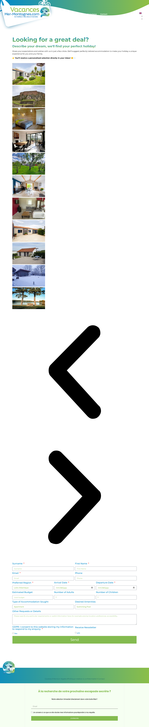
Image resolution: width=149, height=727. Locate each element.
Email (15, 573)
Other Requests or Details (26, 611)
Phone (78, 573)
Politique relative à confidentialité (82, 679)
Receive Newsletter (85, 627)
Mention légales (60, 679)
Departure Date (105, 582)
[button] (74, 372)
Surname (17, 563)
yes (78, 633)
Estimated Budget (22, 592)
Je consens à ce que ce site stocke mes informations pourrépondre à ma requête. (64, 712)
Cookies (48, 679)
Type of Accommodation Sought (30, 602)
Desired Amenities (85, 602)
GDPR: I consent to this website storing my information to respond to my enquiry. (42, 628)
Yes (15, 633)
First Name (81, 563)
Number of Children (107, 592)
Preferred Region (22, 583)
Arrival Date (61, 582)
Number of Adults (64, 592)
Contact (101, 679)
